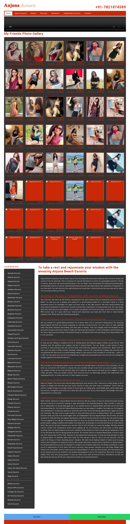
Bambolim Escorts (15, 298)
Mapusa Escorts (14, 371)
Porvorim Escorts (15, 415)
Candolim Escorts (15, 326)
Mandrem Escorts (15, 367)
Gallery (33, 13)
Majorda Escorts (14, 363)
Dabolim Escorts (14, 350)
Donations (55, 13)
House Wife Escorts (16, 488)
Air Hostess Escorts (16, 496)
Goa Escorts (12, 354)
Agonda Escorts (14, 273)
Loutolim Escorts (15, 358)
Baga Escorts (13, 476)
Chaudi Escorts (14, 334)
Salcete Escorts (14, 423)
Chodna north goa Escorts (18, 338)
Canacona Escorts (15, 322)
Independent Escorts (72, 13)
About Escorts (21, 13)
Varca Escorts (13, 464)
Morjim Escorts (14, 383)
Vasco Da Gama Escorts (17, 468)
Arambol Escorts (14, 289)
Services (43, 13)
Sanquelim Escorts (15, 436)
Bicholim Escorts (14, 310)
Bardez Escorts (14, 302)
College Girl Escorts (16, 492)
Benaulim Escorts (15, 306)
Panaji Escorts (13, 399)
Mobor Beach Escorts (16, 379)
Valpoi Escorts (13, 456)
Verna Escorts (13, 472)
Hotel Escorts (13, 504)
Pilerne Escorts (14, 407)
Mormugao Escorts (15, 387)
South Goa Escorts (15, 448)
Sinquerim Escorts (15, 444)
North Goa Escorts (15, 391)
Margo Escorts (14, 375)
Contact (88, 13)
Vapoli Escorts (13, 460)
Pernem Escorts (14, 403)
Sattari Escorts (14, 440)
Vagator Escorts (14, 452)
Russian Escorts (14, 500)
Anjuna (20, 5)
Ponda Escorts (14, 411)
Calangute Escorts (15, 318)
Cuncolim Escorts (15, 346)
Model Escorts (14, 484)
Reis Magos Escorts (16, 419)
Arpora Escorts (14, 294)
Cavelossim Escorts (16, 330)
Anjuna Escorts (14, 281)
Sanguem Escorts (15, 432)
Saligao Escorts (14, 427)
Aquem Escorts (14, 285)
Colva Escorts (13, 342)
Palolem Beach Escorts (17, 395)
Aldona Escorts (14, 277)
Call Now (36, 517)
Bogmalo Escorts (14, 314)
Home (8, 13)
